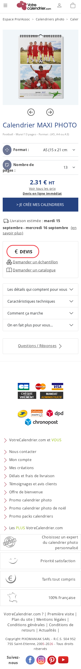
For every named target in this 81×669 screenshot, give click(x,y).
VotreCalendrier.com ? (23, 614)
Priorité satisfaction (57, 560)
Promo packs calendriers (31, 516)
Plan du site (22, 619)
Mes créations (21, 468)
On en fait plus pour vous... (30, 325)
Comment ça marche (25, 313)
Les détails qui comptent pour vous (37, 289)
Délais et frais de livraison (32, 476)
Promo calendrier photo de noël (37, 508)
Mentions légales (51, 619)
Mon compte (20, 459)
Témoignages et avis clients (33, 484)
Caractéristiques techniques (31, 301)
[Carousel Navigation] (40, 112)
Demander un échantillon (35, 262)
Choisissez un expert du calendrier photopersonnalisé (60, 542)
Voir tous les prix (42, 188)
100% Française (61, 597)
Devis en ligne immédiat (42, 193)
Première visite (60, 614)
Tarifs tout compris (58, 579)
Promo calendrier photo (30, 500)
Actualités (47, 630)
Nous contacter (22, 451)
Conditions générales (26, 624)
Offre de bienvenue (26, 492)
